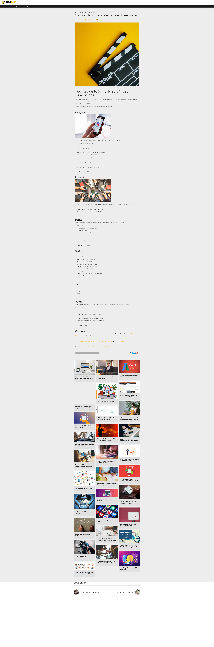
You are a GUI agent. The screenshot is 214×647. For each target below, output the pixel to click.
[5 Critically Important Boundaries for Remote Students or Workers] (84, 566)
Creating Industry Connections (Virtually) (83, 489)
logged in (80, 587)
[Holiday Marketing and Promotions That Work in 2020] (129, 471)
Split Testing (26, 6)
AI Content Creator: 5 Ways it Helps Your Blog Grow (105, 418)
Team (12, 6)
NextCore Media (94, 643)
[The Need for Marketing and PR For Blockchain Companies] (107, 430)
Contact (20, 6)
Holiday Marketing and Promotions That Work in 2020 (129, 480)
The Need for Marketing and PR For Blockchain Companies (106, 439)
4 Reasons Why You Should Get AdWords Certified (129, 376)
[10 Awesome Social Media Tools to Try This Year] (84, 418)
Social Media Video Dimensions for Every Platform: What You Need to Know (95, 341)
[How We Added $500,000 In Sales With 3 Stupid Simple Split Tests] (84, 367)
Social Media (91, 12)
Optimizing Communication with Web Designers (106, 484)
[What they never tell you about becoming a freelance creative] (129, 408)
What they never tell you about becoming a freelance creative (129, 418)
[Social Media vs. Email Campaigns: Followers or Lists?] (129, 451)
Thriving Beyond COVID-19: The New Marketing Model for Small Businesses (106, 540)
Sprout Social (108, 346)
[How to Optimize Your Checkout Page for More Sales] (129, 492)
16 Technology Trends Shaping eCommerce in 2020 (105, 461)
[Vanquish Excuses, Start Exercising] (84, 547)
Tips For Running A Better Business (82, 512)
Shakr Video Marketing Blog (120, 341)
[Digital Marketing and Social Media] (107, 511)
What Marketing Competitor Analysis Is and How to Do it (83, 407)
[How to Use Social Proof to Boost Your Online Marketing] (129, 387)
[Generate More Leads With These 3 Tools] (107, 367)
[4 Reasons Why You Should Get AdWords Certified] (129, 367)
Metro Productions (132, 333)
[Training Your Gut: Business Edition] (84, 525)
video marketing (95, 353)
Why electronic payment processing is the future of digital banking (129, 440)
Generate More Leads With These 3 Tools (105, 377)
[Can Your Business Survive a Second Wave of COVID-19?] (129, 514)
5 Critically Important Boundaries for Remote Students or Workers (84, 573)
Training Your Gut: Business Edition (82, 534)
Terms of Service (115, 643)
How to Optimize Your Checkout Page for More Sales (129, 502)
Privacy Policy (122, 643)
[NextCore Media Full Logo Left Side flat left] (90, 615)
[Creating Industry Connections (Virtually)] (84, 478)
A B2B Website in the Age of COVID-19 (105, 499)
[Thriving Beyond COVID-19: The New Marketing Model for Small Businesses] (107, 531)
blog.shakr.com (85, 344)
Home (3, 6)
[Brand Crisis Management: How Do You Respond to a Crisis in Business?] (107, 552)
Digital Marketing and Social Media (105, 520)
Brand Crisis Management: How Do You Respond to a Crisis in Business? (106, 562)
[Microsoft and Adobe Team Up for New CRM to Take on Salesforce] (84, 437)
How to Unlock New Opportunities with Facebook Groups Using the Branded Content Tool (83, 467)
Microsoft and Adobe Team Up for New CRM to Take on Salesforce (84, 445)
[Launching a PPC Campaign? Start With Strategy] (129, 558)
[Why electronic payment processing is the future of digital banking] (129, 430)
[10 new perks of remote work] (107, 391)
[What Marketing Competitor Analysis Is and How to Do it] (84, 394)
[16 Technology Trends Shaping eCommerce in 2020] (107, 452)
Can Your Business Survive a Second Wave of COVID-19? (128, 524)
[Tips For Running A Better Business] (84, 502)
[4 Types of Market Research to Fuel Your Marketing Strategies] (129, 537)
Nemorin (77, 335)
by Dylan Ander (90, 19)
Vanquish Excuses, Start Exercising (81, 557)
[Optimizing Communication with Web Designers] (107, 474)
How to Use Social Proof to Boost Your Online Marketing (129, 396)
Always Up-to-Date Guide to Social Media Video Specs (91, 346)
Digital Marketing (80, 12)
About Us (7, 6)
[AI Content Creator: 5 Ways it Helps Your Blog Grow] (107, 411)
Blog (16, 6)
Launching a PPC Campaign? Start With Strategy (129, 568)
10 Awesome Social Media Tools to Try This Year (84, 426)
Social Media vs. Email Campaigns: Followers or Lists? (129, 459)
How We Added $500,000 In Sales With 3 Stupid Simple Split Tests (84, 377)
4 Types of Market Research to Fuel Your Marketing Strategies (129, 546)
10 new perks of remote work (105, 401)
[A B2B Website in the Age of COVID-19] (107, 493)
